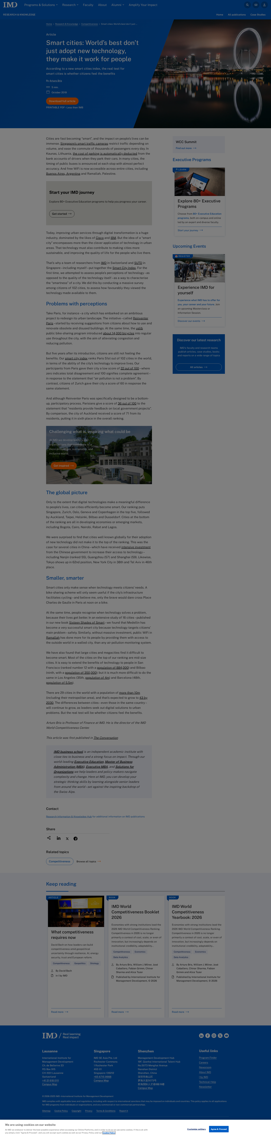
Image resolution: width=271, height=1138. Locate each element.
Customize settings (196, 1129)
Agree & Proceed (219, 1129)
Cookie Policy (109, 1133)
